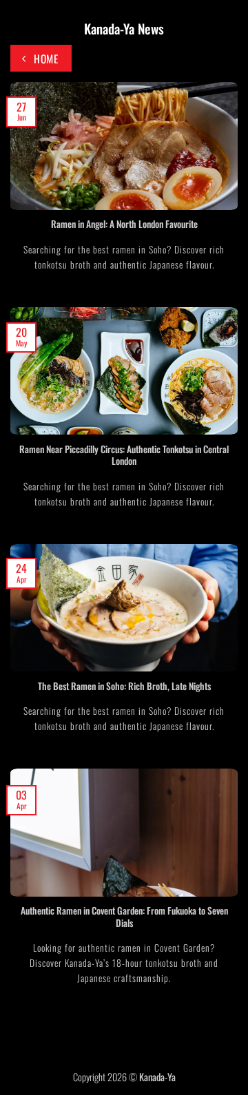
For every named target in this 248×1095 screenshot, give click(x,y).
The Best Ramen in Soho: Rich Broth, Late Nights (124, 686)
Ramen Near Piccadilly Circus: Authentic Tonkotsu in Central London (124, 456)
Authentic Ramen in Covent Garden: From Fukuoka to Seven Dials (124, 917)
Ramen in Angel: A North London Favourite (124, 224)
